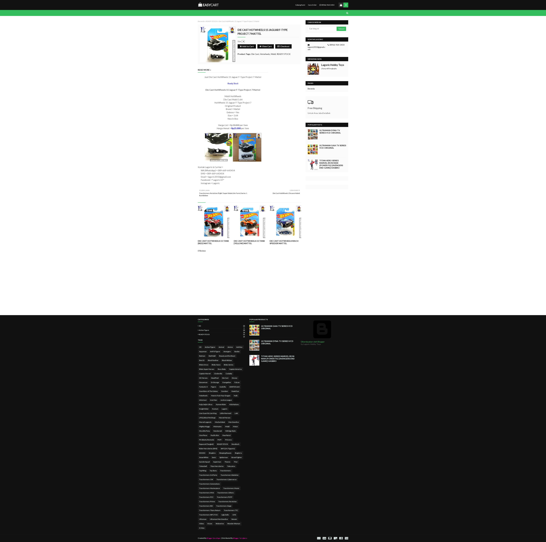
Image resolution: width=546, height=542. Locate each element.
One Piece (203, 435)
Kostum (215, 409)
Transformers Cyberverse (226, 479)
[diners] (341, 538)
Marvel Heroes (224, 418)
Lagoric (224, 409)
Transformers (225, 471)
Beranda (201, 21)
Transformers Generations (209, 484)
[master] (329, 538)
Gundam (224, 391)
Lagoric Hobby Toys (332, 64)
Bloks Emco (203, 365)
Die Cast (255, 54)
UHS (234, 515)
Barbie (236, 351)
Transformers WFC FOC (208, 515)
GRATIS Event (234, 387)
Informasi (203, 400)
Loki (236, 413)
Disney (234, 378)
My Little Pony (204, 431)
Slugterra (238, 453)
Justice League (226, 400)
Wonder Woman (233, 524)
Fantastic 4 (203, 387)
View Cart (267, 46)
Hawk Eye (235, 391)
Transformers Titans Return (209, 510)
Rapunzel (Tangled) (206, 444)
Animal (221, 347)
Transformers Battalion (229, 475)
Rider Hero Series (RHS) (208, 448)
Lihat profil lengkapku (329, 68)
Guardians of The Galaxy (208, 391)
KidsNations (234, 404)
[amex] (346, 538)
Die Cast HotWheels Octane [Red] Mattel (213, 242)
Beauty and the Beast (227, 356)
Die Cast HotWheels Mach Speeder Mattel (284, 242)
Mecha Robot (220, 422)
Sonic (214, 457)
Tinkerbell (203, 466)
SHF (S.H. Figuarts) (228, 448)
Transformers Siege (223, 506)
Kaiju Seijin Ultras (205, 404)
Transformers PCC (206, 497)
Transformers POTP (224, 497)
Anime (230, 347)
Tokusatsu (231, 466)
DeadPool (215, 378)
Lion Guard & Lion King (207, 413)
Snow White (203, 457)
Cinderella (218, 373)
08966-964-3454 (327, 5)
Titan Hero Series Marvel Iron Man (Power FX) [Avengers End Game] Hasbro (331, 164)
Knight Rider (204, 409)
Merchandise (233, 422)
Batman (202, 356)
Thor (236, 462)
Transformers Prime (207, 501)
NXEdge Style (230, 431)
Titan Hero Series (217, 466)
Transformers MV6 (206, 493)
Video (201, 524)
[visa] (324, 538)
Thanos (227, 462)
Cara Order (312, 5)
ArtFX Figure (215, 351)
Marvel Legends (205, 422)
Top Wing (202, 471)
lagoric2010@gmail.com (316, 48)
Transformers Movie (231, 488)
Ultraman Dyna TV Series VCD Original (330, 131)
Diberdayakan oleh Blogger (313, 341)
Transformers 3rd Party (208, 475)
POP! (220, 440)
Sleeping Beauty (225, 453)
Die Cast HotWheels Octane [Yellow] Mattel (249, 242)
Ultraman (202, 519)
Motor (235, 426)
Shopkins (212, 453)
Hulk (235, 396)
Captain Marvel (205, 373)
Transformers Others (225, 493)
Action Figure (222, 330)
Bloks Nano (216, 365)
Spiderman (224, 457)
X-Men (201, 528)
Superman (217, 462)
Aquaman (203, 351)
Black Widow (227, 360)
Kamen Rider (221, 404)
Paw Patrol (226, 435)
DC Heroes (203, 378)
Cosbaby (229, 373)
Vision (209, 524)
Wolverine (220, 524)
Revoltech (235, 444)
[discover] (335, 538)
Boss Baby (222, 369)
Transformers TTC (231, 510)
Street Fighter (236, 457)
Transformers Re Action (227, 501)
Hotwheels (265, 54)
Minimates (217, 426)
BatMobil (212, 356)
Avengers (227, 351)
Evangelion (227, 382)
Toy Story (213, 471)
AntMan (239, 347)
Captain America (235, 369)
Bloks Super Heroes (206, 369)
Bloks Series (228, 365)
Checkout (284, 46)
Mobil (273, 54)
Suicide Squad (204, 462)
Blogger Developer (214, 538)
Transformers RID (206, 506)
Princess (228, 440)
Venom (234, 519)
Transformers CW (206, 479)
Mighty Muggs (204, 426)
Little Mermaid (225, 413)
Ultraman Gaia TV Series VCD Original (332, 146)
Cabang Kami (300, 5)
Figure (213, 387)
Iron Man (213, 400)
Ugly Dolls (225, 515)
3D (222, 326)
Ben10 (201, 360)
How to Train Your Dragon (220, 396)
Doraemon (203, 382)
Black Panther (213, 360)
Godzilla (223, 387)
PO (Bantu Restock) (206, 440)
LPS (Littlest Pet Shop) (207, 418)
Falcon (237, 382)
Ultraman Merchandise (219, 519)
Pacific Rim (215, 435)
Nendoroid (217, 431)
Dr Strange (215, 382)
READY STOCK (211, 21)
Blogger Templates (240, 538)
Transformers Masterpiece (209, 488)
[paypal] (318, 538)
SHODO (202, 453)
